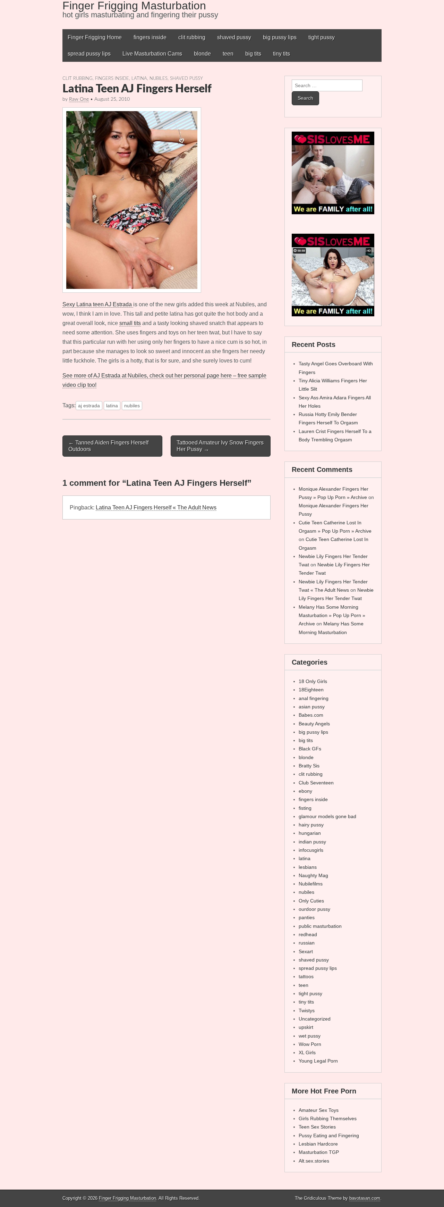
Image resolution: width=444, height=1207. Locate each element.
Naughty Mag (313, 875)
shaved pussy (234, 37)
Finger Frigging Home (95, 37)
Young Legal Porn (318, 1061)
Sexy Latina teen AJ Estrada (97, 304)
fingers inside (150, 37)
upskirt (306, 1027)
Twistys (307, 1010)
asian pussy (312, 706)
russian (307, 943)
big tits (253, 54)
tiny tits (281, 54)
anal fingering (313, 698)
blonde (202, 54)
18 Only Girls (313, 681)
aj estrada (89, 405)
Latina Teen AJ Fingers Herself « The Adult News (156, 507)
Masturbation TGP (319, 1152)
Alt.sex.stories (314, 1161)
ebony (305, 791)
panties (307, 917)
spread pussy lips (89, 54)
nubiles (159, 78)
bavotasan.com (364, 1198)
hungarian (310, 833)
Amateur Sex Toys (319, 1110)
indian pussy (312, 841)
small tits (130, 323)
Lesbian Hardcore (318, 1144)
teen (228, 54)
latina (139, 78)
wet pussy (310, 1036)
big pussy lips (280, 37)
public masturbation (320, 926)
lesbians (308, 867)
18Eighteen (311, 689)
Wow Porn (310, 1044)
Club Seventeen (316, 782)
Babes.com (311, 715)
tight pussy (321, 37)
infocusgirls (311, 850)
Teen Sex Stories (317, 1127)
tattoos (306, 976)
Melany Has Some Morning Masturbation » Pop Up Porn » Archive (332, 615)
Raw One (79, 99)
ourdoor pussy (314, 909)
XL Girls (307, 1052)
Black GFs (310, 748)
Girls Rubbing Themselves (328, 1118)
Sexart (306, 951)
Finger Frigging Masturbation (127, 1198)
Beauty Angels (314, 723)
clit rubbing (191, 37)
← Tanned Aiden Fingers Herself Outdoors (108, 446)
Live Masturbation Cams (152, 54)
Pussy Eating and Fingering (329, 1135)
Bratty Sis (309, 765)
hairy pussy (311, 824)
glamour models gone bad (327, 816)
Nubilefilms (311, 883)
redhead (308, 934)
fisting (305, 808)
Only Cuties (311, 901)
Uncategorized (315, 1019)
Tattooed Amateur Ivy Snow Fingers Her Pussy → (220, 446)
